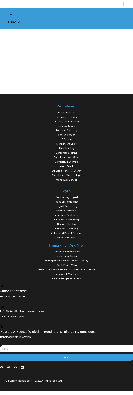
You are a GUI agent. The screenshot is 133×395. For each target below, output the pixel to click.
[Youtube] (15, 367)
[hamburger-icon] (127, 4)
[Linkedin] (22, 367)
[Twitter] (8, 367)
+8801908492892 (13, 291)
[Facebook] (1, 367)
